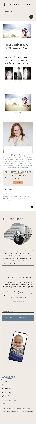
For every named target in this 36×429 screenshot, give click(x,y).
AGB (18, 411)
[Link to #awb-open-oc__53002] (31, 17)
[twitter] (9, 266)
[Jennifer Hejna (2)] (18, 2)
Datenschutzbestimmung (9, 411)
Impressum (29, 408)
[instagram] (6, 266)
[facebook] (3, 266)
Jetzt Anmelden (18, 183)
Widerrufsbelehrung (28, 411)
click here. (25, 63)
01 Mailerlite (9, 194)
